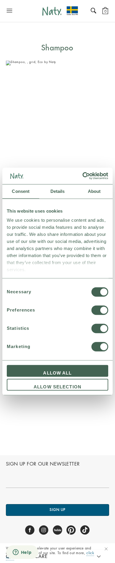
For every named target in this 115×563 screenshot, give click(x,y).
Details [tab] (57, 191)
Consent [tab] (20, 191)
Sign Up (57, 509)
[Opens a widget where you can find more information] (22, 552)
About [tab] (94, 191)
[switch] (99, 310)
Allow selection (57, 387)
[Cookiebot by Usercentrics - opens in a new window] (82, 176)
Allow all (57, 372)
